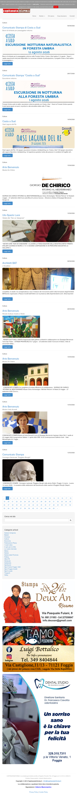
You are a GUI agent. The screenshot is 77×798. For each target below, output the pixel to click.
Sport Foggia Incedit (10, 569)
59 (29, 508)
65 (54, 508)
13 (50, 498)
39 (17, 505)
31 (54, 501)
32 (58, 501)
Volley (6, 575)
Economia (7, 541)
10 (37, 498)
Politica (6, 557)
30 (49, 501)
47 (49, 505)
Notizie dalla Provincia (11, 555)
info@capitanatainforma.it (52, 781)
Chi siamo (51, 16)
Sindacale (7, 561)
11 (42, 498)
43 (33, 505)
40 (21, 505)
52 (70, 505)
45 (41, 505)
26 (33, 501)
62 (41, 508)
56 (17, 508)
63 (45, 508)
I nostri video (8, 545)
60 (33, 508)
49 (58, 505)
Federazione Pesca (10, 543)
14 (54, 498)
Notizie (41, 16)
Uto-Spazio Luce (13, 216)
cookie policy (35, 4)
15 (58, 498)
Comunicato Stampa (16, 455)
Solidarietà (7, 563)
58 (25, 508)
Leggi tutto (7, 64)
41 (25, 505)
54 (8, 508)
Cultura (6, 539)
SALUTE (7, 559)
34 (66, 501)
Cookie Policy (43, 792)
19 (4, 501)
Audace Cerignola (10, 533)
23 (21, 501)
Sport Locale (8, 571)
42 (29, 505)
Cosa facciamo (62, 16)
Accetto (56, 7)
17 (66, 498)
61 (37, 508)
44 (37, 505)
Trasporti (7, 573)
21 (12, 501)
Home (34, 16)
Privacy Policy (33, 792)
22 (17, 501)
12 (46, 498)
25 (29, 501)
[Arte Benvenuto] (38, 331)
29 (45, 501)
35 (70, 501)
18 (70, 498)
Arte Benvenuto (10, 168)
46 (45, 505)
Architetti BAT (9, 264)
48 (54, 505)
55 (12, 508)
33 (62, 501)
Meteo (6, 551)
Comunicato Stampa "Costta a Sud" (21, 76)
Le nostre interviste (10, 549)
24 (25, 501)
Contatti (72, 16)
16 (62, 498)
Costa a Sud (9, 122)
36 (4, 505)
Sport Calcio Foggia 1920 (12, 567)
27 (37, 501)
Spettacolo (7, 565)
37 (8, 505)
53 (4, 508)
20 (8, 501)
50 (62, 505)
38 (12, 505)
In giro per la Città (10, 547)
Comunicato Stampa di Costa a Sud (21, 28)
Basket (6, 535)
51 (66, 505)
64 (49, 508)
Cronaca (7, 537)
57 (21, 508)
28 (41, 501)
